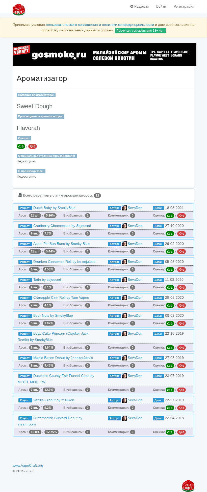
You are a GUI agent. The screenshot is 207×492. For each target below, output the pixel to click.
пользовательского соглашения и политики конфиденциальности (100, 25)
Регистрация (184, 6)
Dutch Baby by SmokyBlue (54, 208)
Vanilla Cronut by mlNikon (53, 400)
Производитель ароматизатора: (40, 116)
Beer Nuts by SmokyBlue (53, 315)
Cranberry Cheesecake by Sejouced (62, 226)
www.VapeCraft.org (28, 465)
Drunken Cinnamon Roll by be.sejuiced (64, 262)
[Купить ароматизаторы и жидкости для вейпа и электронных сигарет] (103, 54)
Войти (161, 6)
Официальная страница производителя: (46, 155)
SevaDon (135, 208)
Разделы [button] (141, 6)
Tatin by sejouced (47, 279)
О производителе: (31, 171)
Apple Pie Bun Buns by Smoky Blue (61, 244)
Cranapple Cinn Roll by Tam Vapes (61, 297)
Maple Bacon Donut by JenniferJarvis (63, 358)
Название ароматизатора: (36, 94)
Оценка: (24, 138)
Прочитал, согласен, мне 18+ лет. (140, 30)
